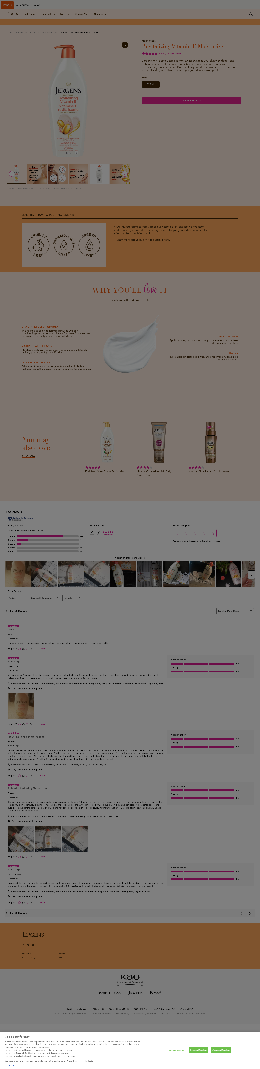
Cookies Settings (176, 1050)
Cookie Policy (12, 1066)
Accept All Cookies (221, 1050)
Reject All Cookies (198, 1050)
